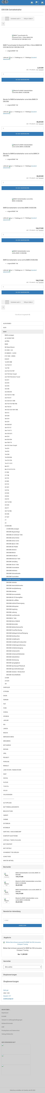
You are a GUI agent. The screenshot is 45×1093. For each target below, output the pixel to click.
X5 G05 (7, 505)
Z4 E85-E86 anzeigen (12, 529)
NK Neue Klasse (9, 347)
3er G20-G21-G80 (10, 401)
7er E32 (7, 451)
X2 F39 (7, 478)
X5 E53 (7, 496)
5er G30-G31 (8, 433)
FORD (5, 708)
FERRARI (5, 699)
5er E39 (7, 421)
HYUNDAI (6, 716)
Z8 (5, 683)
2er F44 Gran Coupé (11, 374)
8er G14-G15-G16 (10, 469)
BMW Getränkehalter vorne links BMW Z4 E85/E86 (19, 208)
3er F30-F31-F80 (9, 395)
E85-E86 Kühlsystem (12, 606)
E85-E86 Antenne (11, 549)
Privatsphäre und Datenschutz (11, 1030)
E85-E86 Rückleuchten (13, 636)
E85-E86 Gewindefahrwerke (14, 585)
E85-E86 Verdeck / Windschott (15, 672)
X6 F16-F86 (8, 511)
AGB (3, 1027)
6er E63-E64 (8, 439)
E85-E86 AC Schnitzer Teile (14, 535)
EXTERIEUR (6, 823)
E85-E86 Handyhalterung (13, 588)
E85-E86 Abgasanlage (13, 532)
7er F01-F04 (8, 460)
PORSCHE (6, 761)
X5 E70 (7, 499)
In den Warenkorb (22, 79)
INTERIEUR (6, 827)
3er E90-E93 (8, 392)
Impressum (5, 1013)
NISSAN (5, 749)
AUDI (4, 327)
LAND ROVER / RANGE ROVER (12, 770)
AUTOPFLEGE (7, 803)
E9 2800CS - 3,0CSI (10, 353)
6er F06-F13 (8, 442)
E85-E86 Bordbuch (11, 555)
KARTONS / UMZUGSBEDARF (12, 831)
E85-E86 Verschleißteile (13, 675)
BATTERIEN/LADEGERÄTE (11, 807)
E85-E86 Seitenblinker (12, 657)
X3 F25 (7, 484)
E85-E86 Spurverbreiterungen (15, 669)
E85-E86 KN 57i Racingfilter (14, 597)
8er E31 (7, 466)
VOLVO (5, 790)
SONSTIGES (7, 856)
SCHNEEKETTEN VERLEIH (11, 852)
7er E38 (7, 454)
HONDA (5, 712)
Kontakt (4, 1016)
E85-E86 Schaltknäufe (13, 639)
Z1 (5, 520)
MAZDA (5, 732)
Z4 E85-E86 (8, 526)
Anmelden (22, 925)
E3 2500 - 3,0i (9, 350)
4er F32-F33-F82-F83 (11, 403)
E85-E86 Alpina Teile (12, 544)
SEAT (5, 774)
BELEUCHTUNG (8, 811)
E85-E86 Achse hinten (12, 538)
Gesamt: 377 (7, 996)
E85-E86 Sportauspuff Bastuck (15, 666)
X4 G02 (7, 493)
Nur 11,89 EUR (22, 954)
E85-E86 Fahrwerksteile (13, 573)
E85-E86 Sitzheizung (12, 660)
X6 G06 (7, 514)
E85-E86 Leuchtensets (13, 615)
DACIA (5, 695)
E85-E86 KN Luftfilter (12, 600)
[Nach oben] (39, 1089)
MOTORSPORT (7, 844)
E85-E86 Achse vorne (12, 540)
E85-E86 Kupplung (11, 609)
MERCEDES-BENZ (8, 737)
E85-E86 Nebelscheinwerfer (14, 627)
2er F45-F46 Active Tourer (12, 377)
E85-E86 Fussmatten (12, 576)
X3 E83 (7, 481)
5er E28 (7, 415)
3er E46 (7, 389)
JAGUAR (5, 720)
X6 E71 (7, 508)
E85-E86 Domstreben (12, 567)
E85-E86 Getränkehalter (13, 579)
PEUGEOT (6, 757)
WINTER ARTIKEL (8, 860)
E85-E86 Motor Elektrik (13, 621)
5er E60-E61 (8, 424)
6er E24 (7, 436)
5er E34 (7, 418)
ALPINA (7, 341)
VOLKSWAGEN (7, 794)
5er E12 (7, 412)
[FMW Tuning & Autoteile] (4, 2)
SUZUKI (5, 782)
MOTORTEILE (7, 848)
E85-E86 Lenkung (11, 612)
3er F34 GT (8, 398)
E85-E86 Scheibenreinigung (14, 648)
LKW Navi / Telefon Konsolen (12, 840)
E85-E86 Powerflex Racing (14, 630)
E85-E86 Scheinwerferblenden (15, 654)
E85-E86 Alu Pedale (12, 546)
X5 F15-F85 (8, 502)
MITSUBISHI (7, 745)
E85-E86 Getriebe (11, 582)
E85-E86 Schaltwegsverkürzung (15, 645)
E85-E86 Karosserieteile (13, 594)
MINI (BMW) (6, 741)
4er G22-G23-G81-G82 (11, 409)
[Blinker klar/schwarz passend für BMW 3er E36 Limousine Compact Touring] (22, 943)
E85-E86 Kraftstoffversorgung (15, 603)
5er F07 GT (8, 427)
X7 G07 (7, 517)
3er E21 (7, 380)
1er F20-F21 (8, 365)
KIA (4, 724)
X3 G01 (7, 487)
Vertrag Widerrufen (7, 1034)
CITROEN (6, 691)
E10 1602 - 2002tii (10, 356)
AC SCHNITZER (9, 338)
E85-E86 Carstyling (11, 561)
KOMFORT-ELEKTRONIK (10, 836)
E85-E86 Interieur (11, 591)
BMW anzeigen (9, 335)
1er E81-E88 (8, 362)
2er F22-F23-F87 (9, 371)
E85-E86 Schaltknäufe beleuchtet (16, 642)
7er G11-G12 (8, 463)
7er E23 (7, 448)
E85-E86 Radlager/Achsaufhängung (17, 633)
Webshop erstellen (15, 1090)
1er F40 (7, 368)
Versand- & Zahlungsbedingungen (12, 1020)
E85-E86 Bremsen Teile (13, 558)
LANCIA (5, 728)
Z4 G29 (7, 681)
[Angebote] (41, 937)
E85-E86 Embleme (11, 570)
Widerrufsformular (7, 1023)
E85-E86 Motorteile (12, 624)
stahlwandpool (8, 999)
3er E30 (7, 383)
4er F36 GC (8, 406)
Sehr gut (5, 990)
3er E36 (7, 386)
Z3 (5, 523)
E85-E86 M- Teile (11, 618)
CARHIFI (5, 815)
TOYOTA (5, 786)
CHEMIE (5, 819)
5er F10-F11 (8, 430)
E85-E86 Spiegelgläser (13, 663)
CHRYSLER (6, 687)
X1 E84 (7, 472)
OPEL (4, 753)
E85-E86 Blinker (11, 552)
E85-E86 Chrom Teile (12, 564)
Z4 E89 (7, 678)
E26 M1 (7, 359)
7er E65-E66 (8, 457)
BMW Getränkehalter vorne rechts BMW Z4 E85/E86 (20, 260)
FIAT (4, 704)
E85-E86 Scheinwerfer (13, 651)
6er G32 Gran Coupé (11, 445)
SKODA (5, 778)
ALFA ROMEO (7, 323)
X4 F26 (7, 490)
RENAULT (6, 765)
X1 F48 (7, 475)
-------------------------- (8, 799)
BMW (4, 331)
